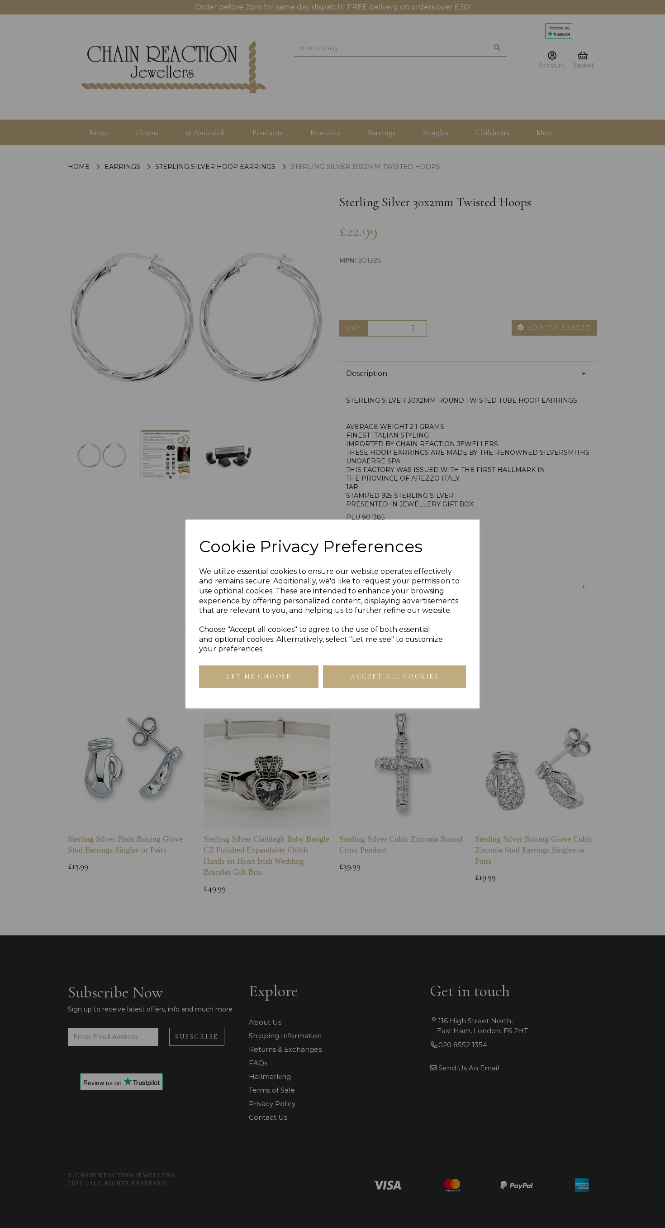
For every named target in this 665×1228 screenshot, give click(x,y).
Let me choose (259, 676)
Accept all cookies (394, 676)
